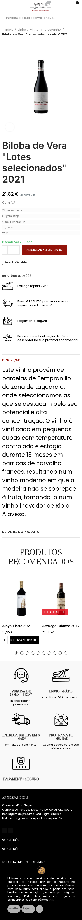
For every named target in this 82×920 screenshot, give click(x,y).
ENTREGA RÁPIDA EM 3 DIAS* (21, 737)
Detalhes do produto (21, 532)
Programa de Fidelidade (61, 737)
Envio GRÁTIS (61, 691)
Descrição (11, 360)
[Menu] (4, 6)
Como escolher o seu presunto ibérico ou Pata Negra (37, 809)
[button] (16, 653)
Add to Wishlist (17, 262)
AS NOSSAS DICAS (15, 797)
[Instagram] (10, 830)
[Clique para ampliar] (9, 127)
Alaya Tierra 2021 (17, 626)
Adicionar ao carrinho (44, 250)
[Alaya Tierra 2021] (21, 598)
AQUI (52, 900)
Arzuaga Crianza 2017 (60, 626)
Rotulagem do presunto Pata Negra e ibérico (31, 814)
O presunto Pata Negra (17, 805)
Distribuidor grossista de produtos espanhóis (32, 818)
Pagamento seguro (21, 779)
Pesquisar (75, 18)
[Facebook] (4, 830)
